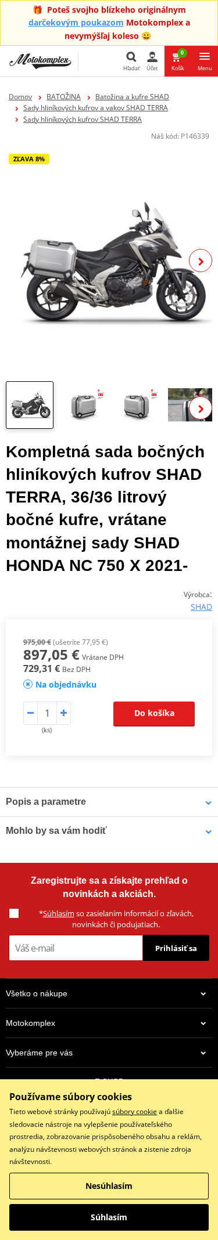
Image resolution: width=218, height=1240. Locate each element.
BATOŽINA (64, 97)
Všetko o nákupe (36, 993)
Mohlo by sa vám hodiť (56, 831)
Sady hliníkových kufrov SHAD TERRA (82, 119)
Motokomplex (30, 1023)
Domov (20, 97)
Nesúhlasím (109, 1185)
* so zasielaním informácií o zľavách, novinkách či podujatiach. (116, 919)
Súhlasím (58, 913)
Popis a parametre (46, 802)
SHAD (201, 606)
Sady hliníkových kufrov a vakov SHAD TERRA (95, 108)
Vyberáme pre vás (39, 1052)
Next (200, 260)
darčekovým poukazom (76, 22)
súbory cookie (134, 1111)
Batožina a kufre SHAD (132, 97)
